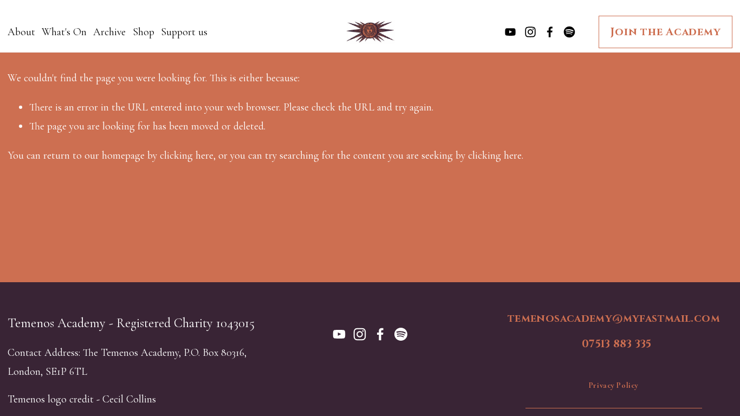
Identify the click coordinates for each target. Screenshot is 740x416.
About (21, 31)
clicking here (186, 155)
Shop (143, 31)
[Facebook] (549, 31)
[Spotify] (569, 31)
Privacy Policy (614, 385)
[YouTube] (510, 31)
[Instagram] (530, 31)
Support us (184, 31)
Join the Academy (665, 32)
